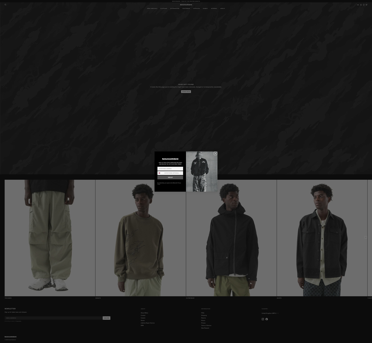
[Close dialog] (215, 153)
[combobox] (161, 173)
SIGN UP (170, 177)
